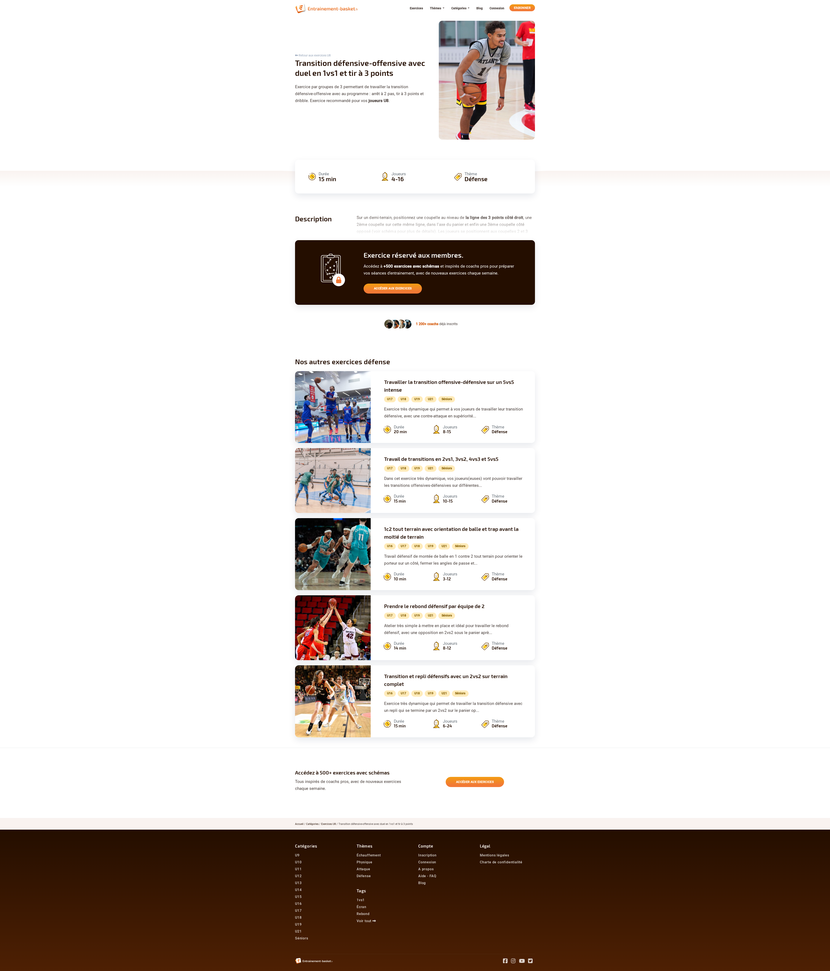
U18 (298, 917)
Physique (364, 862)
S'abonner (522, 8)
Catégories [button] (459, 8)
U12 (298, 876)
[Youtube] (523, 962)
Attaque (363, 869)
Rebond (363, 914)
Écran (361, 907)
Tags (361, 890)
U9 (297, 855)
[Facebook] (507, 962)
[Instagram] (515, 962)
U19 (298, 924)
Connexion (497, 8)
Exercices (416, 8)
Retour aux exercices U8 (314, 55)
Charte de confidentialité (501, 862)
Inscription (427, 855)
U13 (298, 883)
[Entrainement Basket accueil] (326, 8)
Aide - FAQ (427, 876)
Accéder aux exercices (393, 288)
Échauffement (369, 855)
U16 (298, 904)
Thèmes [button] (436, 8)
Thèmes (365, 845)
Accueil (299, 824)
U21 (298, 931)
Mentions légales (494, 855)
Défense (364, 876)
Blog (479, 8)
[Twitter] (531, 962)
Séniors (301, 938)
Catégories (312, 824)
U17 (298, 911)
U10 (298, 862)
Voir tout (364, 921)
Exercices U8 (328, 824)
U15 (298, 897)
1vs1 (361, 900)
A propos (426, 869)
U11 (298, 869)
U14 (298, 890)
